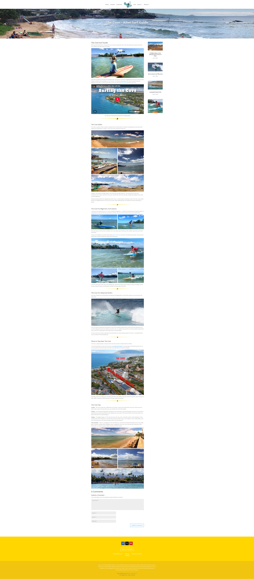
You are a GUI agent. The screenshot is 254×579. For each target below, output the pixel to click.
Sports (139, 4)
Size (135, 4)
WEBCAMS (127, 553)
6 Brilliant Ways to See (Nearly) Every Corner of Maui (155, 54)
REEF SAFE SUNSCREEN (137, 553)
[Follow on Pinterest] (131, 543)
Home (107, 4)
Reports (146, 4)
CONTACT (127, 555)
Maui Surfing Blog (127, 549)
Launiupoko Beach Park (155, 92)
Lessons (112, 4)
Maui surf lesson (116, 235)
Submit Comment (137, 525)
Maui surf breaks (107, 211)
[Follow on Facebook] (123, 543)
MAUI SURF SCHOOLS (117, 553)
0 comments (130, 25)
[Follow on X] (127, 543)
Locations (119, 4)
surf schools (124, 82)
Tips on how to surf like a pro (155, 74)
